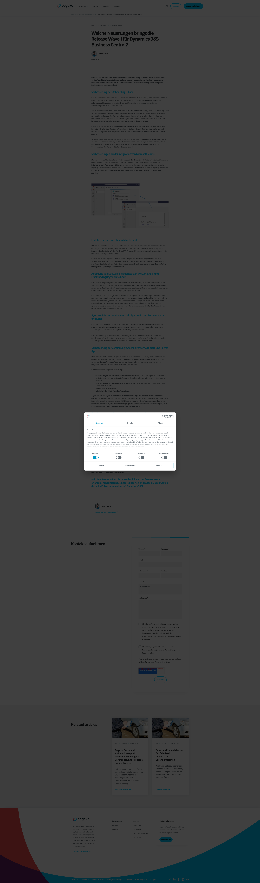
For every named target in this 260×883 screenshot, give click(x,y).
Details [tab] (130, 423)
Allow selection (130, 465)
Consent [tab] (99, 423)
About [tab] (160, 423)
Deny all (101, 465)
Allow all (159, 465)
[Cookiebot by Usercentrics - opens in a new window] (164, 416)
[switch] (118, 457)
